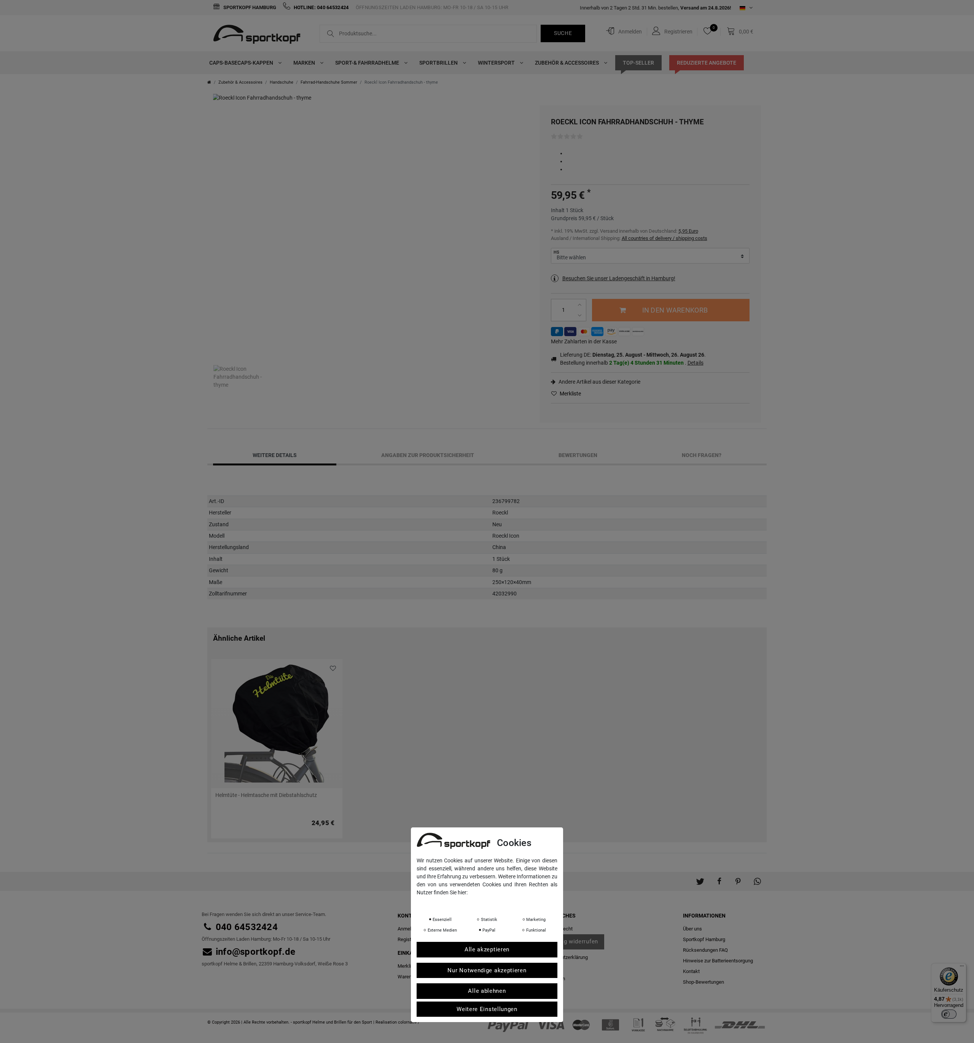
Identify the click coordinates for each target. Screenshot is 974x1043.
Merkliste (570, 394)
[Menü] (961, 967)
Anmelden (408, 929)
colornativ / (409, 1022)
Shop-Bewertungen (703, 982)
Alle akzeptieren (487, 949)
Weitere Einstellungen (487, 1008)
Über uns (692, 929)
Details (695, 363)
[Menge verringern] (581, 315)
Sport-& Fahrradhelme (367, 63)
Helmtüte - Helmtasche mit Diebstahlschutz (266, 795)
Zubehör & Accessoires (567, 63)
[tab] (274, 456)
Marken (304, 63)
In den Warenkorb (675, 310)
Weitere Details (275, 455)
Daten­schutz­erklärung (564, 957)
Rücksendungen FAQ (705, 950)
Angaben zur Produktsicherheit (427, 455)
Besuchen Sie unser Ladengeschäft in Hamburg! (618, 278)
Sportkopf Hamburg (249, 7)
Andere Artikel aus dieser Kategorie (598, 382)
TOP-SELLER (638, 63)
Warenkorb (409, 976)
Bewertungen (578, 455)
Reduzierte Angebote (706, 63)
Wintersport (497, 63)
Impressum (492, 903)
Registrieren (410, 939)
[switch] (948, 1014)
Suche (563, 33)
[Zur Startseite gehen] (209, 82)
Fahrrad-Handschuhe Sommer (329, 82)
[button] (700, 877)
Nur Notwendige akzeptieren (486, 970)
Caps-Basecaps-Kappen (241, 63)
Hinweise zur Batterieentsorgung (718, 961)
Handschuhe (281, 82)
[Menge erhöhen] (581, 304)
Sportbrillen (439, 63)
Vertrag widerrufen (572, 941)
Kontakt (691, 971)
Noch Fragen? (701, 455)
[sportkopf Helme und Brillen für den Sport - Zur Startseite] (259, 35)
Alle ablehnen (487, 990)
